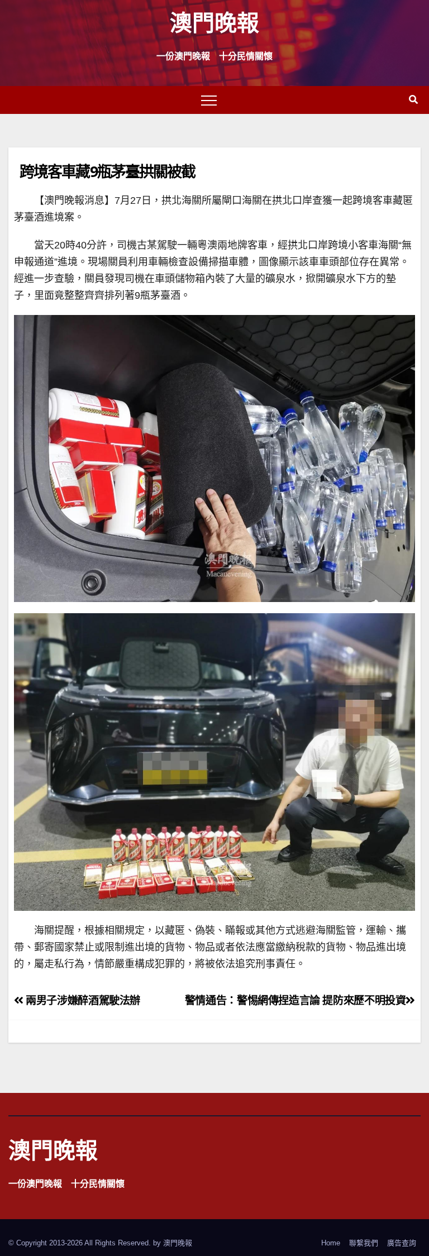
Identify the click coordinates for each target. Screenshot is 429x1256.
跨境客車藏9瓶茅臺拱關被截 (107, 171)
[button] (413, 99)
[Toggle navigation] (209, 99)
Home (330, 1243)
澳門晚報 (214, 22)
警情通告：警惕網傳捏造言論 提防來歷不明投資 (295, 1000)
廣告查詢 (401, 1243)
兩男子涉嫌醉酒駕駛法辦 (81, 1000)
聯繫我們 (363, 1243)
